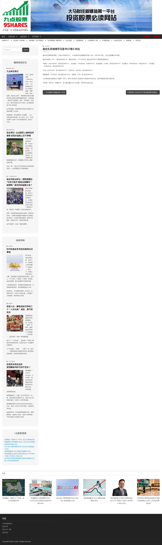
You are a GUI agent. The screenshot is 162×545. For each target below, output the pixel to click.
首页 (3, 37)
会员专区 (23, 37)
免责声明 (5, 526)
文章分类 (11, 37)
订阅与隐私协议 (7, 523)
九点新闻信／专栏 (93, 40)
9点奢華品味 (106, 40)
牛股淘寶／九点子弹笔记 (36, 40)
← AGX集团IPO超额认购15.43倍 (54, 92)
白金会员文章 (118, 40)
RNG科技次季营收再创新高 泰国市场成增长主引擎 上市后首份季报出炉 (148, 500)
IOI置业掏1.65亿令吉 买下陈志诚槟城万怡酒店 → (142, 92)
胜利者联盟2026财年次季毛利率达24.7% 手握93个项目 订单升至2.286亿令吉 (121, 500)
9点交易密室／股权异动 (54, 40)
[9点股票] (15, 14)
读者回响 (128, 40)
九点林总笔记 (13, 71)
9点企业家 (69, 40)
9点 (9, 176)
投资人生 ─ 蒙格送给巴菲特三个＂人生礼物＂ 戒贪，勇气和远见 (20, 309)
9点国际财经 (79, 40)
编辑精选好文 (11, 68)
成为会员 (157, 37)
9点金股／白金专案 (19, 40)
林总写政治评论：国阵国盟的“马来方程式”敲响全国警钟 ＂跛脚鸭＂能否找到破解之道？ (19, 182)
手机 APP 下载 (6, 529)
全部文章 (138, 40)
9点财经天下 (5, 40)
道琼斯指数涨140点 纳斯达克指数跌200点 (17, 451)
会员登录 (147, 37)
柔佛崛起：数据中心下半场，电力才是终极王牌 (19, 439)
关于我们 (35, 37)
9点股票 (16, 541)
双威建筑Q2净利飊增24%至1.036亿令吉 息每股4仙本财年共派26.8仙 (40, 500)
